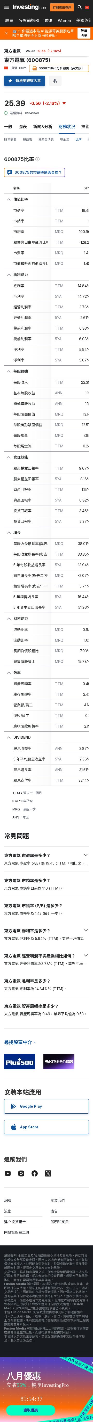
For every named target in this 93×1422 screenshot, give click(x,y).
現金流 (64, 139)
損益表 (27, 139)
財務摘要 (10, 139)
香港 (48, 20)
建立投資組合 (15, 1222)
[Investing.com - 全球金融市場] (30, 7)
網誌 (7, 1200)
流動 (7, 1211)
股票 (9, 20)
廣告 (54, 1211)
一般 (8, 126)
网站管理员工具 (16, 1232)
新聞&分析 (42, 126)
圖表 (23, 126)
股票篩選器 (29, 20)
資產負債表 (46, 139)
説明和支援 (60, 1222)
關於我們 (58, 1200)
